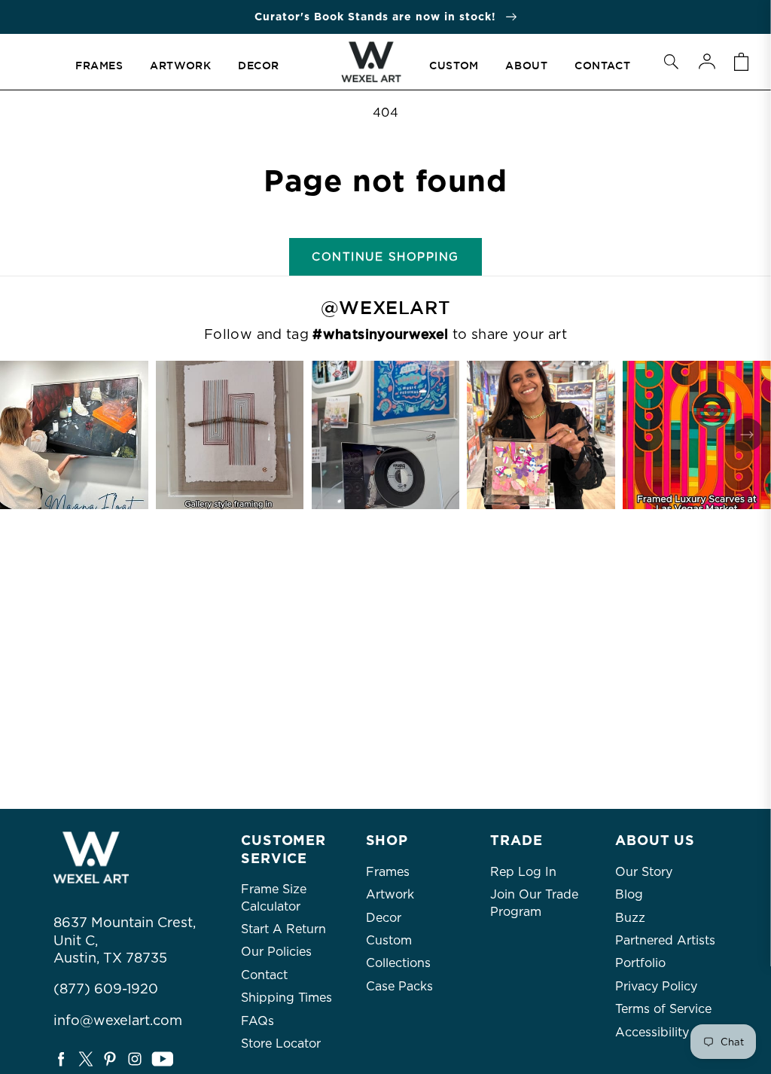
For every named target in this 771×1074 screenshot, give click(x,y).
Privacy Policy (656, 986)
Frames (388, 872)
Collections (398, 963)
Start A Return (283, 929)
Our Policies (276, 951)
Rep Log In (523, 872)
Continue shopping (385, 257)
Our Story (643, 872)
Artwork (390, 894)
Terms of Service (663, 1009)
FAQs (257, 1021)
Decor (383, 918)
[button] (671, 62)
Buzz (630, 918)
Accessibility (652, 1032)
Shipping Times (286, 997)
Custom (389, 940)
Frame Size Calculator (273, 897)
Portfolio (640, 963)
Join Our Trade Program (534, 902)
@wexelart (385, 308)
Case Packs (399, 986)
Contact (264, 975)
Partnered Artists (665, 940)
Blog (629, 894)
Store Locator (281, 1043)
